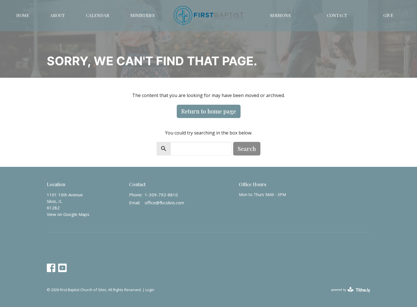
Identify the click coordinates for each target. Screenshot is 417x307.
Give (388, 15)
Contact (337, 15)
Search (247, 148)
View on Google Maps (68, 214)
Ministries (142, 15)
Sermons (280, 15)
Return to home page (208, 111)
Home (22, 15)
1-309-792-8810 (161, 194)
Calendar (97, 15)
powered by (347, 294)
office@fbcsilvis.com (164, 202)
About (57, 15)
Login (149, 289)
